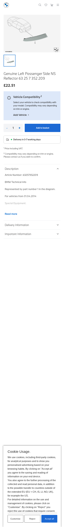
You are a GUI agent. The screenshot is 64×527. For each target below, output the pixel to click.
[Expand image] (32, 33)
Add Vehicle (20, 114)
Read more (11, 213)
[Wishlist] (46, 5)
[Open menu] (57, 5)
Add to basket (42, 127)
